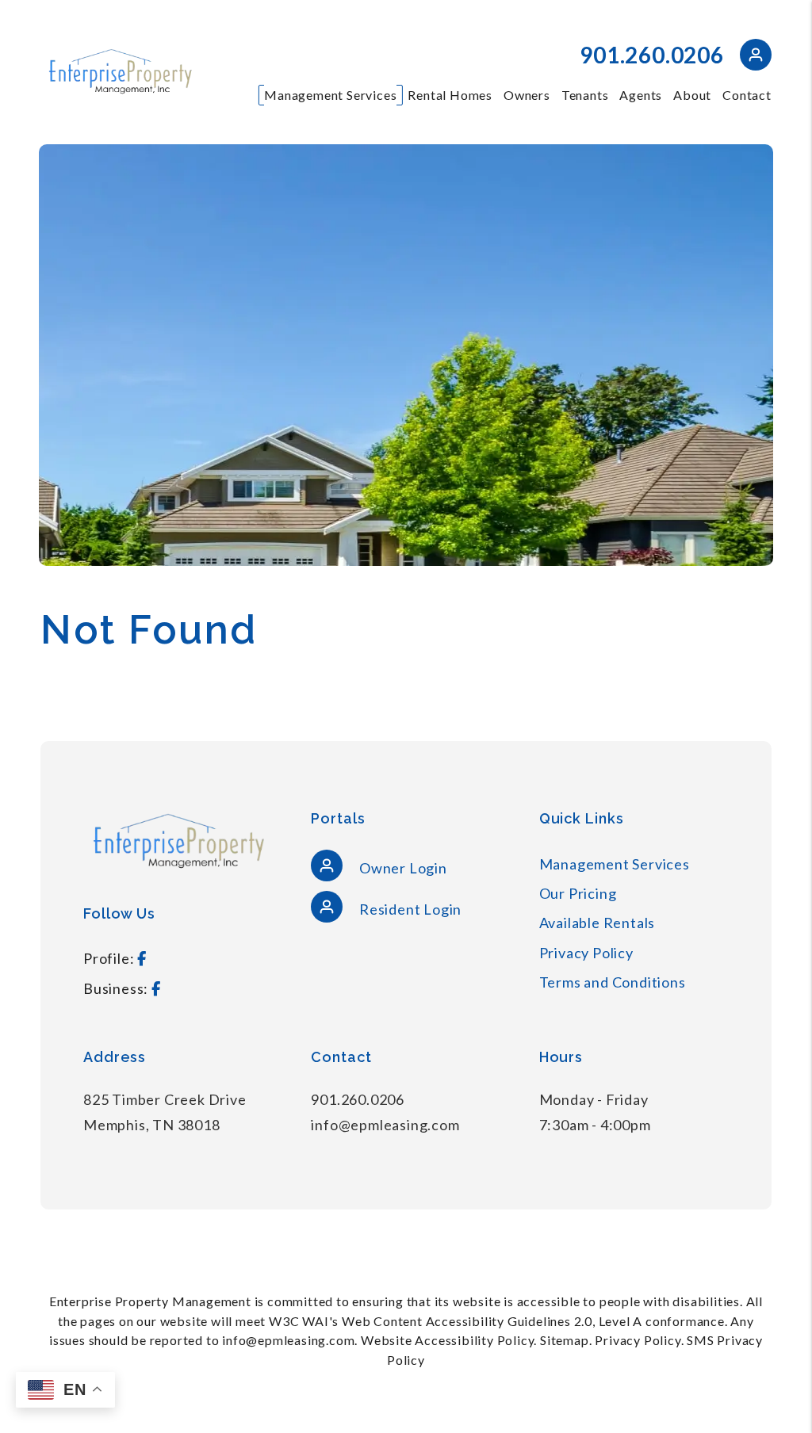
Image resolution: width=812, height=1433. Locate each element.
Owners (527, 94)
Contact (747, 94)
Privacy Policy (586, 952)
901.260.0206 (652, 54)
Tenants (585, 94)
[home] (119, 70)
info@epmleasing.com (385, 1124)
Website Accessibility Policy (447, 1339)
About (692, 94)
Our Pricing (578, 893)
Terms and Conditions (612, 982)
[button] (756, 57)
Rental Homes (450, 94)
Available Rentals (597, 922)
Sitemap (564, 1339)
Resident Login (409, 909)
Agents (640, 94)
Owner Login (401, 868)
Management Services (330, 94)
